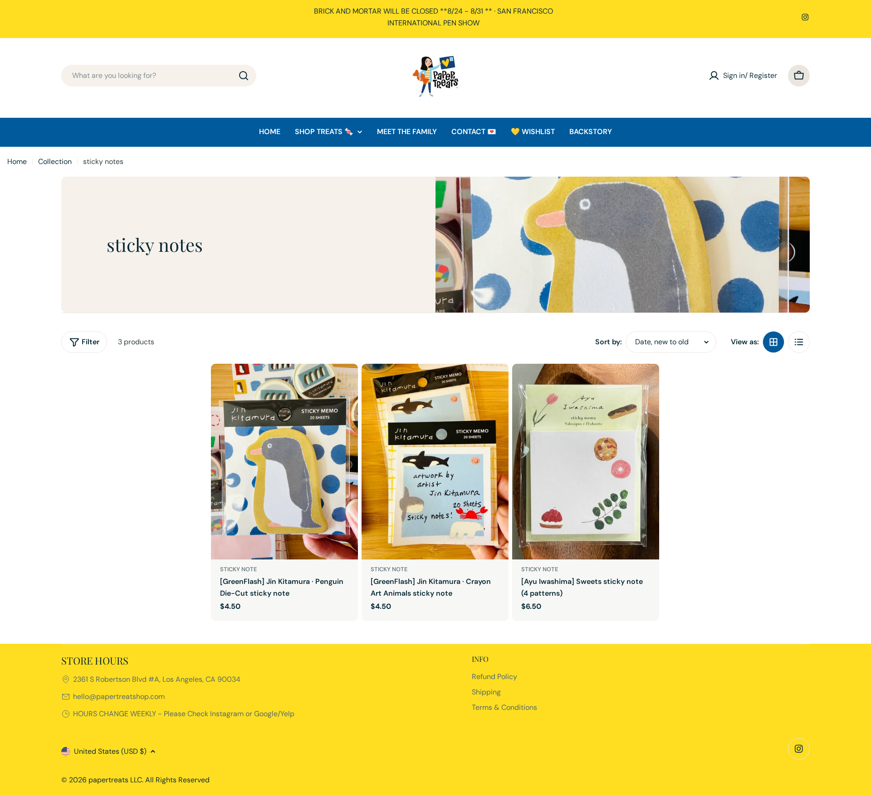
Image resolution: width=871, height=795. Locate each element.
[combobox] (158, 76)
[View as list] (799, 342)
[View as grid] (773, 342)
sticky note (238, 569)
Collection (55, 161)
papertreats (108, 780)
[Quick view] (345, 384)
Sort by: (608, 342)
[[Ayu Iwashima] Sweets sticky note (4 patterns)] (585, 461)
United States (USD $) (110, 751)
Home (17, 161)
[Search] (243, 75)
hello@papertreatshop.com (119, 696)
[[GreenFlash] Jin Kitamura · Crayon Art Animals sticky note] (435, 461)
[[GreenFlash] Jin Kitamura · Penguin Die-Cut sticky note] (284, 461)
